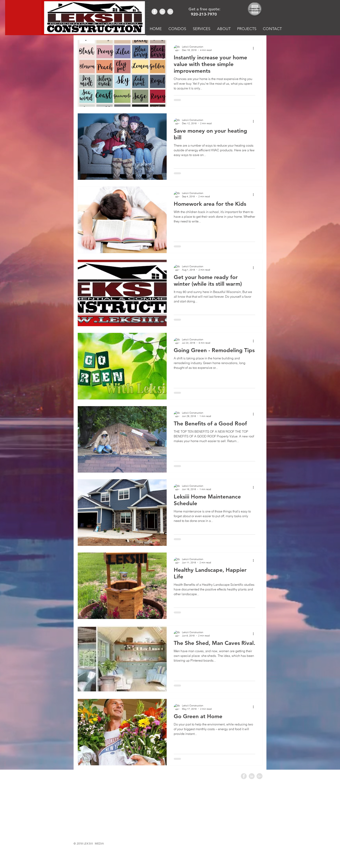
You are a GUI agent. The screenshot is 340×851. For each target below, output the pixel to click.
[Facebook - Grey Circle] (154, 12)
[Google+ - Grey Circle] (170, 12)
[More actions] (254, 48)
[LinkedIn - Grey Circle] (162, 12)
